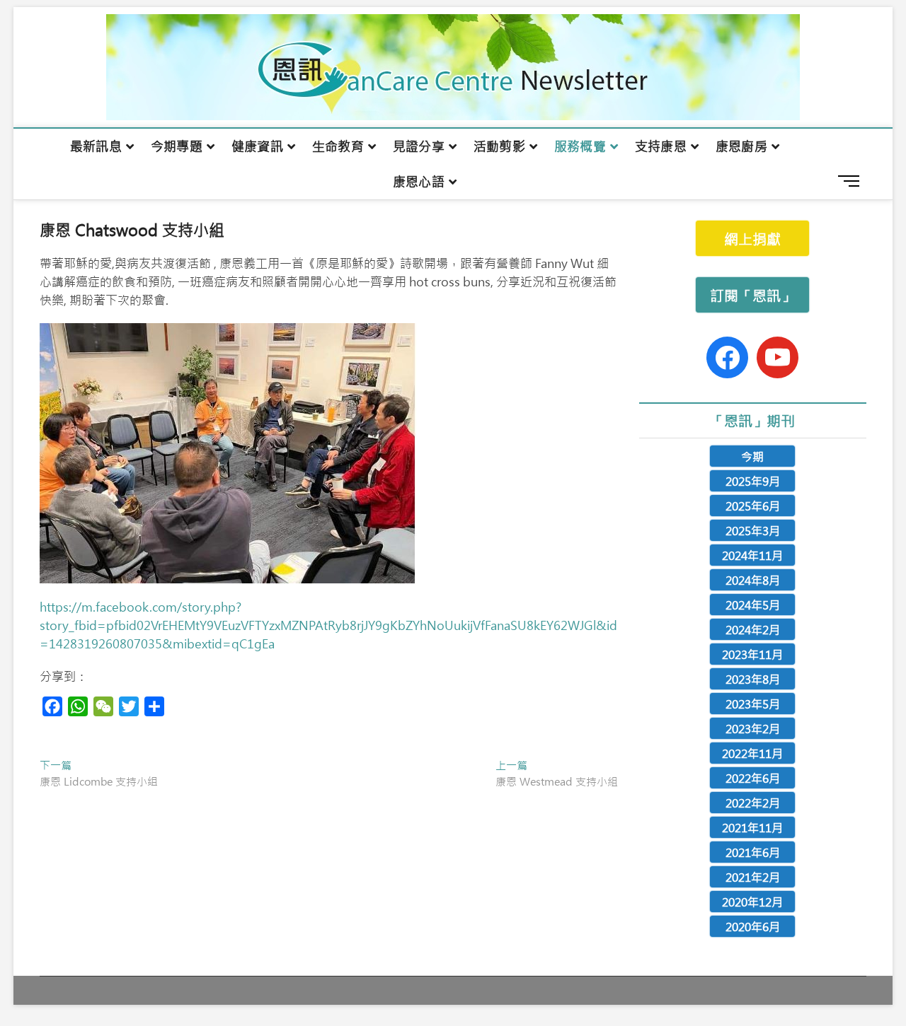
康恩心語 (419, 181)
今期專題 (176, 146)
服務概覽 (580, 146)
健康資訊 (257, 146)
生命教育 (338, 146)
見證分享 (419, 146)
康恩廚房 (741, 146)
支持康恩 (661, 146)
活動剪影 (499, 146)
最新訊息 (96, 146)
